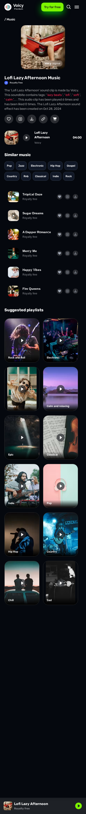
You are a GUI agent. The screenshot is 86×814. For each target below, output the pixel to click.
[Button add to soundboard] (20, 119)
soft (76, 95)
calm (9, 99)
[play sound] (26, 137)
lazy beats (54, 95)
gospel (71, 165)
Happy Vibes (31, 270)
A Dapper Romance (36, 232)
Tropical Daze (32, 194)
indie (56, 176)
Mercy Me (29, 251)
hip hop (55, 165)
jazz (21, 165)
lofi (67, 95)
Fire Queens (31, 288)
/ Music (9, 19)
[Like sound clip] (8, 119)
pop (9, 165)
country (12, 176)
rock (68, 176)
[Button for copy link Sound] (43, 119)
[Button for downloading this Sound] (31, 119)
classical (40, 176)
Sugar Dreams (32, 213)
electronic (37, 165)
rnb (26, 176)
